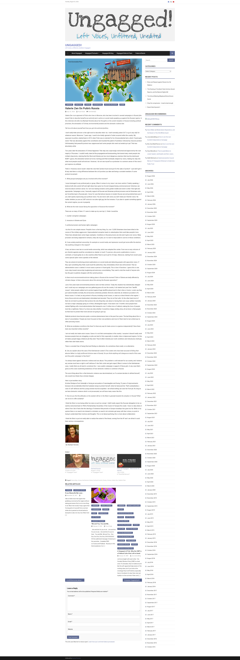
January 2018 (151, 586)
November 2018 (152, 546)
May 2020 (150, 478)
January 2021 (151, 445)
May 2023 (150, 333)
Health (94, 513)
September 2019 (152, 506)
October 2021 (151, 409)
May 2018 (150, 570)
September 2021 (152, 413)
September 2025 (152, 220)
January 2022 (151, 397)
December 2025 (152, 208)
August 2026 (151, 176)
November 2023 (152, 309)
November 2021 (152, 405)
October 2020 (151, 457)
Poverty (136, 525)
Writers (134, 544)
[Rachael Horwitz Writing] (77, 461)
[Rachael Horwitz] (103, 461)
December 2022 (152, 353)
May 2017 (150, 618)
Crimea (80, 480)
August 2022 (151, 369)
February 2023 (151, 345)
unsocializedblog (136, 555)
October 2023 (151, 313)
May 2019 (150, 522)
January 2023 (151, 349)
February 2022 (151, 393)
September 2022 (152, 365)
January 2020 (151, 490)
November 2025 (152, 212)
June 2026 (150, 184)
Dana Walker (151, 130)
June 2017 (150, 614)
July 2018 (150, 562)
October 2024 (151, 264)
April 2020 (150, 482)
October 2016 (151, 647)
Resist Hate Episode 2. (153, 107)
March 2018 (150, 578)
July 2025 (150, 228)
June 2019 (150, 518)
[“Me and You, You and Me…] (103, 495)
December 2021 (152, 401)
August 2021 (151, 417)
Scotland (121, 528)
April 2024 (150, 288)
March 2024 (150, 292)
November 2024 (152, 260)
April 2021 (150, 433)
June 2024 (150, 280)
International (97, 104)
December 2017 (152, 590)
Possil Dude (81, 111)
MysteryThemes (76, 658)
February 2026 (151, 200)
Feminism (87, 104)
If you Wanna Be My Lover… (74, 493)
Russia (122, 104)
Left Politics (96, 517)
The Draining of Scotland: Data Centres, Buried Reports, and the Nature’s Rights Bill (161, 90)
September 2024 (152, 268)
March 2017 (150, 627)
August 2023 (151, 321)
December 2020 (152, 449)
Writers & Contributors (125, 548)
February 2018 (151, 582)
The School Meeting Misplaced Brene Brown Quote (160, 97)
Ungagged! (73, 45)
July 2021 (150, 421)
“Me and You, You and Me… (100, 524)
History (120, 509)
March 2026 (150, 196)
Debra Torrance (106, 505)
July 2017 (150, 610)
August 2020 (151, 466)
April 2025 (150, 240)
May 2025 (150, 236)
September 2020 (152, 462)
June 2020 (150, 474)
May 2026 (150, 188)
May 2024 (150, 284)
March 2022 (150, 389)
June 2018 (150, 566)
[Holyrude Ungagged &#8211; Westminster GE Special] (129, 461)
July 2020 (150, 470)
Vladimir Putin (122, 480)
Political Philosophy (111, 104)
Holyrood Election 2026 (125, 513)
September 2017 (152, 602)
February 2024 (151, 297)
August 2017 (151, 606)
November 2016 (152, 643)
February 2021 (151, 441)
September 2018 (152, 554)
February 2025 (151, 248)
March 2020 (150, 486)
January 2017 (151, 635)
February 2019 (151, 534)
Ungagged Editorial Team (124, 53)
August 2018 (151, 558)
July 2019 (150, 514)
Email (70, 621)
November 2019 (152, 498)
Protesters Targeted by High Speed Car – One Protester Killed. (133, 580)
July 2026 (150, 180)
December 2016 (152, 639)
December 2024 (152, 256)
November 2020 (152, 453)
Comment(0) (92, 111)
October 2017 (151, 598)
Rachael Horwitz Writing (72, 468)
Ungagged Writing (107, 53)
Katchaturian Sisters (87, 480)
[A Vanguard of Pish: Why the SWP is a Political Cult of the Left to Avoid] (129, 495)
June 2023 (150, 329)
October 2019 (151, 502)
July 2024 (150, 276)
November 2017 (152, 594)
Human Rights (103, 513)
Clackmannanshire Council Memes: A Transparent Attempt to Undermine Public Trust (161, 161)
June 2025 (150, 232)
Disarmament (96, 509)
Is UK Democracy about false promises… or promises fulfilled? (76, 580)
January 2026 (151, 204)
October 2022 (151, 361)
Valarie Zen (115, 480)
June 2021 (150, 425)
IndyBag (120, 517)
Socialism (121, 540)
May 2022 (150, 381)
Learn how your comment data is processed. (102, 641)
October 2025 (151, 216)
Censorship (74, 480)
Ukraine (109, 480)
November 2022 (152, 357)
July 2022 (150, 373)
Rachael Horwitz (96, 468)
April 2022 (150, 385)
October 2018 (151, 550)
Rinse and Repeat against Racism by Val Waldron (159, 83)
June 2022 (150, 377)
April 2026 (150, 192)
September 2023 (152, 317)
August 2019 (151, 510)
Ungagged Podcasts (91, 53)
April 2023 (150, 337)
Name (70, 614)
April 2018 (150, 574)
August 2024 (151, 272)
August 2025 (151, 224)
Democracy (78, 104)
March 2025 (150, 244)
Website (70, 629)
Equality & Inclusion (134, 505)
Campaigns (69, 104)
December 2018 (152, 542)
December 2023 (152, 305)
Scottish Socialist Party (125, 536)
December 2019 (152, 494)
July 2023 (150, 325)
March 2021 (150, 437)
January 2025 (151, 252)
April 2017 (150, 622)
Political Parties (123, 521)
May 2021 (150, 429)
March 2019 (150, 530)
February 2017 (151, 631)
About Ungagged (77, 53)
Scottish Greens (132, 528)
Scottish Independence (125, 532)
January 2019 (151, 538)
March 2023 (150, 341)
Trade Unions (131, 540)
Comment (71, 596)
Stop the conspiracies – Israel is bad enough (160, 103)
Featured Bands (140, 53)
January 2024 (151, 301)
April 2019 (150, 526)
